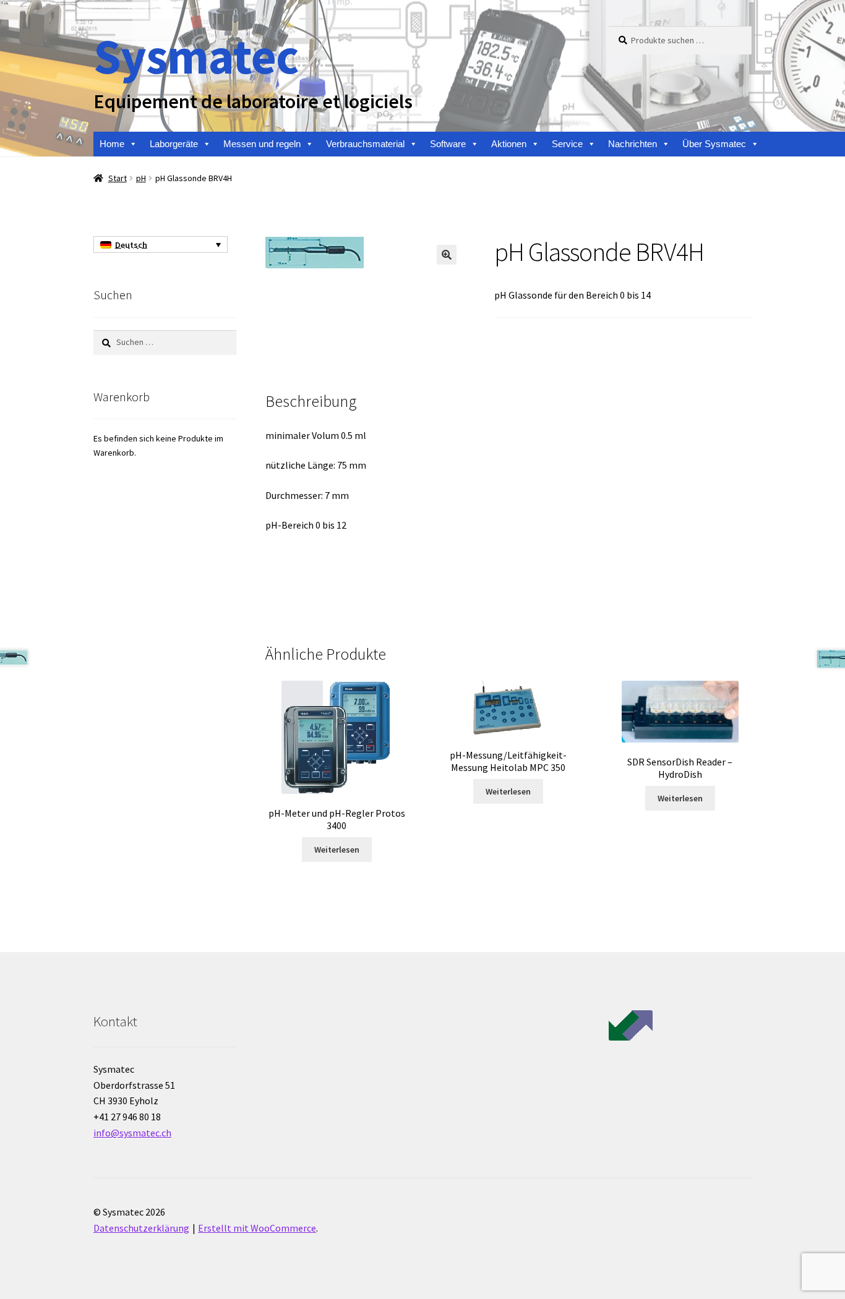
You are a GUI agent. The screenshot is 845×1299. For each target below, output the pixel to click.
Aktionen (508, 143)
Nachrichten (632, 143)
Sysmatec (195, 56)
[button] (447, 255)
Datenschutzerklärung (141, 1228)
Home (112, 143)
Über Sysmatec (714, 143)
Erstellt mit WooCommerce (257, 1228)
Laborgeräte (174, 143)
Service (567, 143)
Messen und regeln (262, 143)
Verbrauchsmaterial (365, 143)
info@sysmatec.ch (132, 1133)
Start (117, 178)
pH (141, 178)
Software (448, 143)
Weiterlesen (336, 849)
